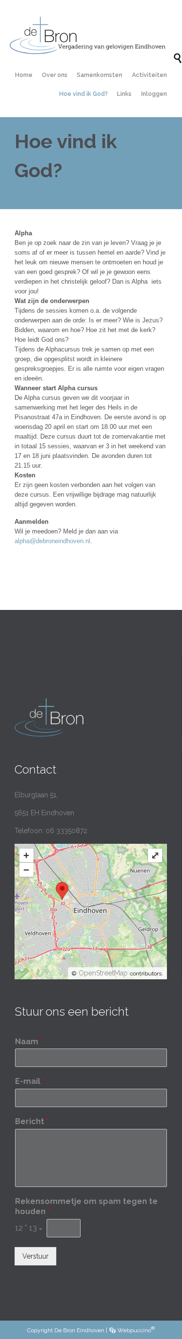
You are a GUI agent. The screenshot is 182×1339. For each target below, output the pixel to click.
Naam (29, 1041)
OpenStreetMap (103, 973)
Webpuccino (135, 1330)
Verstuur (35, 1256)
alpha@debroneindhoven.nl (52, 541)
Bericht (32, 1121)
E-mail (30, 1081)
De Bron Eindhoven (79, 1330)
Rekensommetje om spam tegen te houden (86, 1206)
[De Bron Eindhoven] (91, 35)
